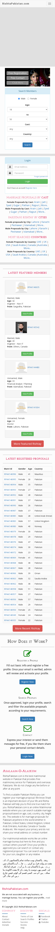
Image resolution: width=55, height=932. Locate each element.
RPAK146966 (10, 573)
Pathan (26, 205)
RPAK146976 (10, 542)
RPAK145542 (33, 327)
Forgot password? (41, 176)
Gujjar (16, 205)
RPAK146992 (10, 495)
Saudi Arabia (19, 245)
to (27, 114)
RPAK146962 (10, 583)
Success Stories (24, 923)
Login (27, 181)
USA (8, 245)
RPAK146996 (10, 474)
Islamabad (29, 225)
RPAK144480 (33, 367)
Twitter (44, 919)
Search (27, 144)
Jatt (44, 202)
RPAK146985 (10, 516)
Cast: (27, 124)
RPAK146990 (10, 505)
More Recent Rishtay (27, 628)
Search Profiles (27, 919)
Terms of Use (26, 916)
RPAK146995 (10, 479)
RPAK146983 (10, 521)
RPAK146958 (10, 589)
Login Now (28, 756)
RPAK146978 (10, 536)
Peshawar (17, 225)
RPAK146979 (10, 531)
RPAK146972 (10, 552)
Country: (27, 134)
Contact (5, 919)
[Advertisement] (27, 37)
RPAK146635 (33, 287)
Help (22, 927)
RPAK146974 (10, 547)
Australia (42, 245)
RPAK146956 (10, 599)
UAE (39, 241)
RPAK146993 (10, 489)
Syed (9, 205)
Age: (27, 105)
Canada (32, 245)
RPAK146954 (10, 604)
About (5, 916)
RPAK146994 (10, 484)
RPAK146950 (10, 609)
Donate (5, 925)
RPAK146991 (10, 500)
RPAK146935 (10, 620)
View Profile (27, 314)
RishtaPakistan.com (15, 3)
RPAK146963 (10, 578)
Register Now (27, 681)
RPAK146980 (10, 526)
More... (44, 205)
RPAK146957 (10, 594)
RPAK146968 (10, 563)
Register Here (31, 188)
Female (33, 98)
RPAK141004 (33, 407)
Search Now (27, 719)
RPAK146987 (10, 510)
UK (45, 241)
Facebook (45, 916)
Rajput (35, 205)
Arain (37, 202)
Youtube (44, 922)
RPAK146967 (10, 568)
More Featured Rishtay (27, 443)
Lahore (35, 221)
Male (23, 98)
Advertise (6, 922)
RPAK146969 (10, 557)
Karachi (45, 221)
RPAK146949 (10, 615)
